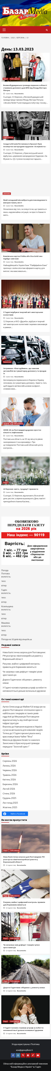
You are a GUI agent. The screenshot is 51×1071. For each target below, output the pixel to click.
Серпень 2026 (10, 761)
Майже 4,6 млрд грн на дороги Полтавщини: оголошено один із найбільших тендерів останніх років (24, 710)
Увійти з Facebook (17, 814)
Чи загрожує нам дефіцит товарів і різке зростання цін (22, 673)
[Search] (46, 30)
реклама (6, 194)
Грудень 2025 (9, 798)
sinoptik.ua (27, 639)
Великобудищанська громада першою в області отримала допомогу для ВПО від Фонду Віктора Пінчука (25, 88)
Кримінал (7, 362)
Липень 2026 (9, 765)
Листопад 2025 (10, 802)
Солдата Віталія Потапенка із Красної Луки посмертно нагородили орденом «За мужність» (24, 145)
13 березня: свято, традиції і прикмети (20, 489)
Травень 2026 (9, 775)
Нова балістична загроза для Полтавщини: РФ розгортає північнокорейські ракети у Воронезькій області (24, 655)
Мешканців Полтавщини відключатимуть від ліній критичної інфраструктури (21, 720)
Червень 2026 (10, 770)
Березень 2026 (10, 784)
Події (5, 79)
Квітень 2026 (9, 779)
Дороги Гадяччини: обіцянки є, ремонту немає (22, 681)
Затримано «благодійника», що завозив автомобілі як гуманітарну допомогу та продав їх (24, 371)
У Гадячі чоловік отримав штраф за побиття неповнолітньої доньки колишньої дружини (24, 689)
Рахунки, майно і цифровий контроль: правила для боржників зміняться (21, 665)
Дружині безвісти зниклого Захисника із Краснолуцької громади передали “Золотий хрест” (21, 743)
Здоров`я (7, 424)
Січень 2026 (9, 793)
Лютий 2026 (9, 788)
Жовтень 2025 (10, 807)
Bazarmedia (19, 94)
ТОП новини (14, 79)
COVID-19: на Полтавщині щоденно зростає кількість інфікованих (22, 431)
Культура (6, 306)
